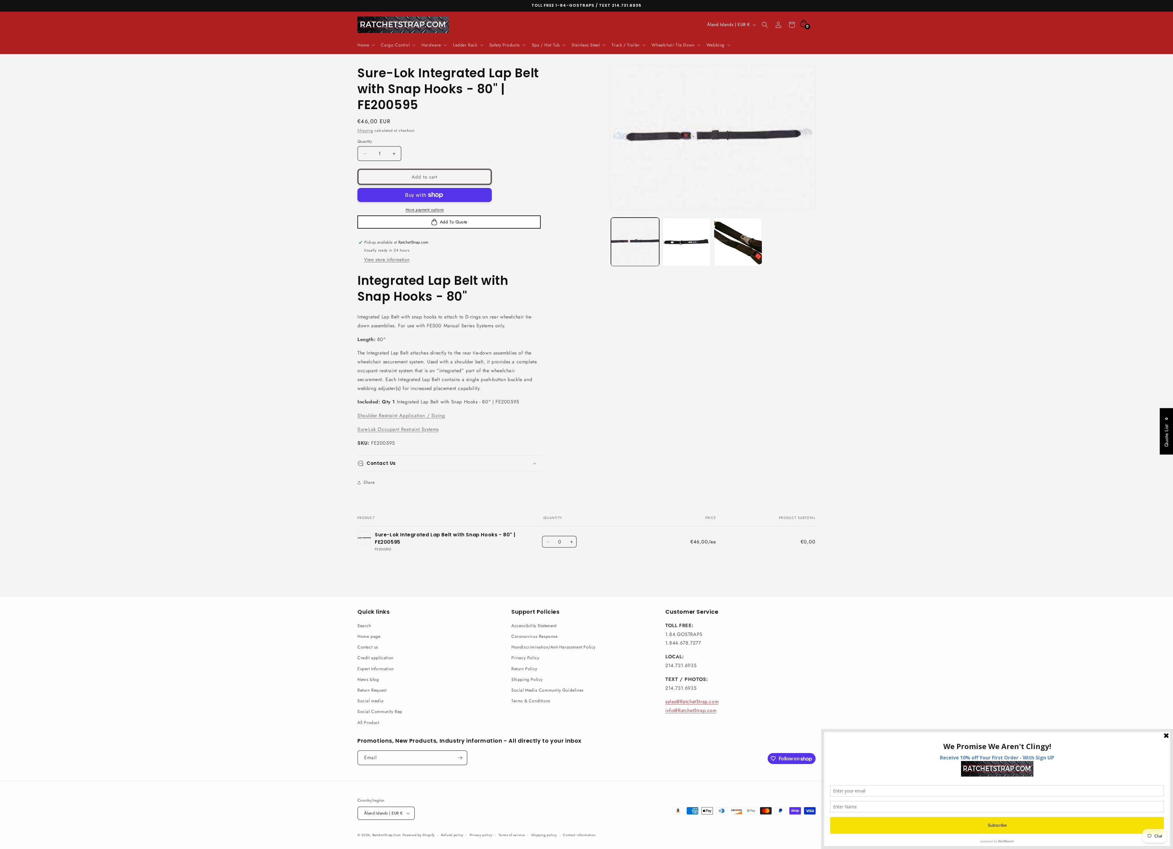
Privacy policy (481, 834)
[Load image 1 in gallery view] (635, 242)
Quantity (364, 141)
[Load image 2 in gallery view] (686, 242)
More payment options (425, 209)
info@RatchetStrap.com (691, 710)
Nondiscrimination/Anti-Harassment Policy (553, 647)
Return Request (371, 690)
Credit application (375, 658)
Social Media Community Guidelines (547, 690)
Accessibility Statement (534, 626)
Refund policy (452, 834)
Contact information (579, 834)
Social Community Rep (379, 711)
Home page (368, 636)
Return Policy (524, 669)
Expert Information (375, 669)
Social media (370, 701)
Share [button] (369, 482)
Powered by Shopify (419, 834)
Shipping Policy (527, 679)
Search (364, 626)
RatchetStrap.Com (386, 834)
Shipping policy (544, 834)
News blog (368, 679)
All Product (368, 722)
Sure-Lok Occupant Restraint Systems (398, 429)
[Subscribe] (460, 757)
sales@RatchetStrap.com (691, 701)
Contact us (367, 647)
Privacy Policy (525, 658)
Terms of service (512, 834)
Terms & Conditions (530, 701)
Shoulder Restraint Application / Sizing (401, 415)
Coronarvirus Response (534, 636)
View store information (386, 259)
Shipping (365, 130)
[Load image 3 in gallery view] (738, 242)
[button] (365, 45)
